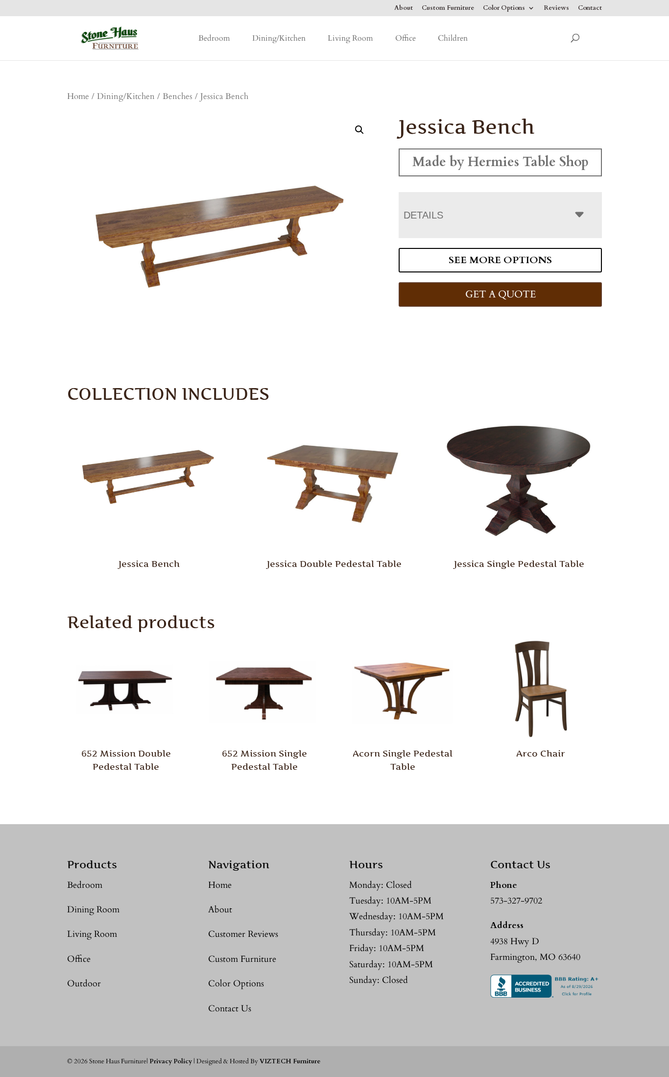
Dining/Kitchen (279, 38)
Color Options (504, 8)
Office (405, 38)
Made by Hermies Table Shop (500, 162)
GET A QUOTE (500, 294)
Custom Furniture (448, 8)
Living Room (350, 38)
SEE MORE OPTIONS (500, 260)
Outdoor (84, 984)
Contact (590, 8)
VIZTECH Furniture (290, 1061)
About (403, 8)
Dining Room (93, 910)
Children (453, 38)
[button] (359, 130)
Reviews (556, 8)
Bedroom (214, 38)
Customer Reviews (243, 934)
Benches (177, 96)
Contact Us (229, 1009)
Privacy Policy (170, 1061)
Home (78, 96)
